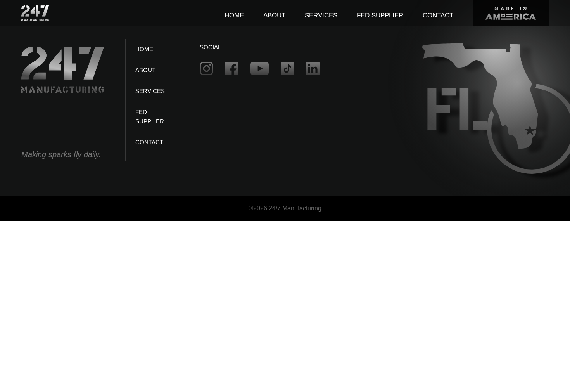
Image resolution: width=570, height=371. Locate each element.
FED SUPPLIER (380, 15)
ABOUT (274, 15)
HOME (234, 15)
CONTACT (438, 15)
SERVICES (321, 15)
